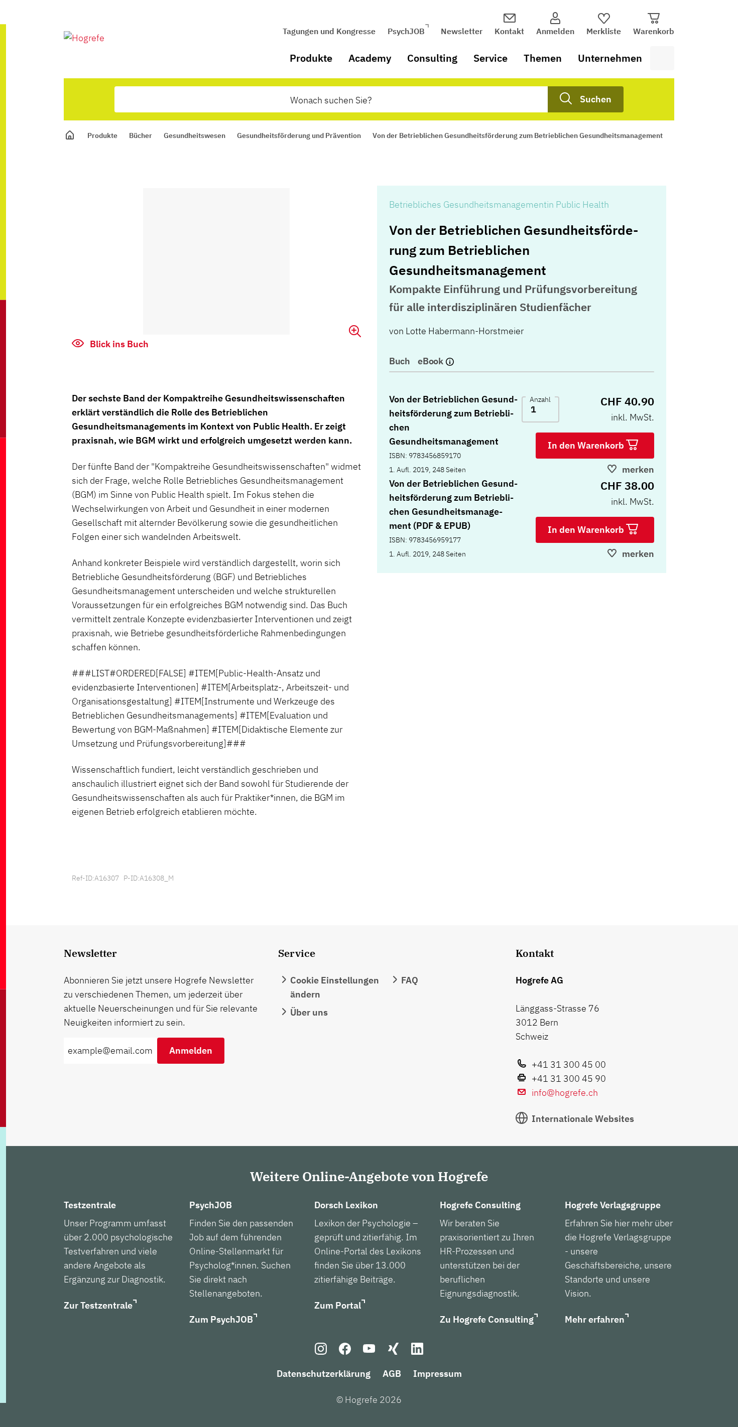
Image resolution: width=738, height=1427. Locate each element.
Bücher (140, 135)
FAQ (409, 980)
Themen (543, 58)
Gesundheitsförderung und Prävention (299, 135)
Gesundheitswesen (194, 135)
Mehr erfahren (595, 1319)
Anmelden (190, 1050)
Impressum (437, 1373)
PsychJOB (406, 31)
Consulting (432, 58)
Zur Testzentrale (98, 1305)
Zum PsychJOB (221, 1319)
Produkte (311, 58)
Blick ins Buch (118, 344)
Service (490, 58)
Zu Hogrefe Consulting (487, 1319)
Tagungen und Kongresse (329, 31)
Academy (369, 58)
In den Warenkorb (587, 445)
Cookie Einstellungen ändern (334, 987)
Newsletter (461, 31)
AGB (392, 1373)
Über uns (309, 1012)
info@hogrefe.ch (565, 1092)
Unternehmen (610, 58)
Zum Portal (337, 1305)
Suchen (595, 99)
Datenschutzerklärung (324, 1373)
